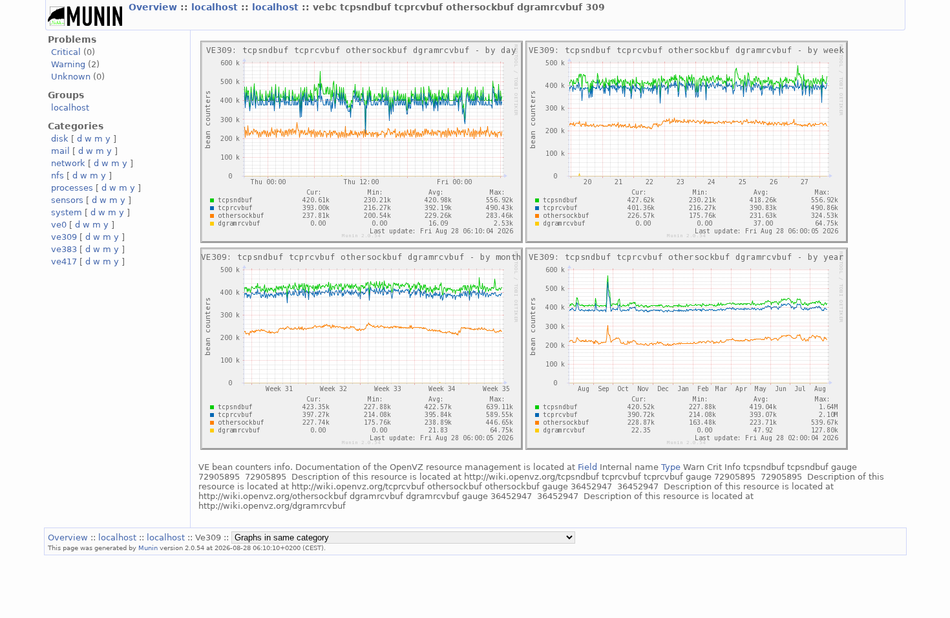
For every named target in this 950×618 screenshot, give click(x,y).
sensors (67, 200)
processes (72, 188)
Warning (68, 64)
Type (671, 467)
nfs (57, 175)
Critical (66, 52)
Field (618, 467)
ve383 (64, 249)
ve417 (64, 261)
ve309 (64, 237)
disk (60, 139)
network (68, 163)
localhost (216, 7)
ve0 (59, 224)
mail (60, 151)
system (66, 212)
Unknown (70, 76)
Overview (154, 7)
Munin (148, 547)
